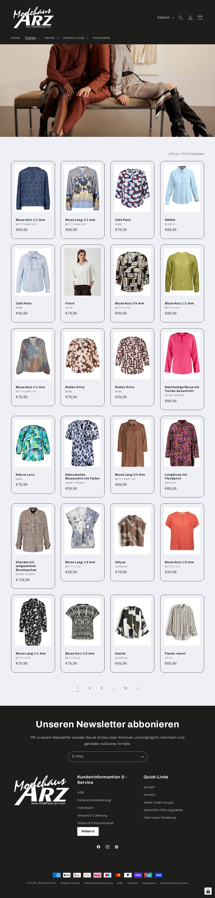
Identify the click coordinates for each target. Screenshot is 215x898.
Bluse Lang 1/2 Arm (80, 562)
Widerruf (87, 831)
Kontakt (149, 794)
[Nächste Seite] (137, 688)
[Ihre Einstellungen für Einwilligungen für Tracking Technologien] (208, 891)
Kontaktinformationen (174, 883)
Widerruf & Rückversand (95, 823)
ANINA (170, 219)
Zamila (120, 653)
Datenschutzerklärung (94, 800)
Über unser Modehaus (160, 817)
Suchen (149, 787)
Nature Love (25, 474)
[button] (32, 38)
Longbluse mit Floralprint (176, 476)
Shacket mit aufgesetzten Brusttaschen (26, 566)
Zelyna (120, 562)
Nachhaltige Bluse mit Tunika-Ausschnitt (182, 389)
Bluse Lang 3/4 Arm (130, 474)
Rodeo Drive (74, 387)
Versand (132, 883)
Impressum (85, 807)
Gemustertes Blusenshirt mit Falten (82, 476)
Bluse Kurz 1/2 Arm (179, 562)
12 (125, 688)
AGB (80, 792)
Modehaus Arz (47, 883)
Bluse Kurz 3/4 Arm (129, 303)
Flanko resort (175, 653)
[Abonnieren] (142, 756)
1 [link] (78, 688)
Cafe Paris (123, 219)
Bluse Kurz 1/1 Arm (30, 219)
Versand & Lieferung (92, 815)
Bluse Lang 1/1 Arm (80, 219)
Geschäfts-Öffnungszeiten (163, 810)
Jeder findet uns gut (159, 802)
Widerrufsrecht (70, 883)
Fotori (70, 303)
